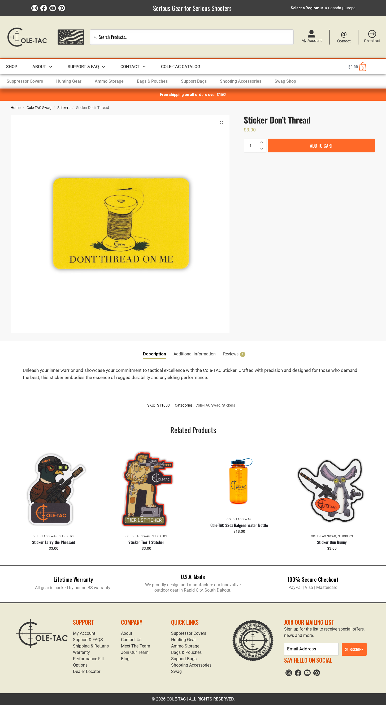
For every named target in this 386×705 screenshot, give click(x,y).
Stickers (63, 107)
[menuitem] (24, 81)
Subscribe (354, 649)
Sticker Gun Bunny (332, 542)
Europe (349, 8)
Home (15, 107)
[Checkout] (372, 34)
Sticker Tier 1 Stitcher (146, 542)
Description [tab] (154, 353)
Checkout (372, 40)
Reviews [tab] (233, 353)
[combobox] (192, 37)
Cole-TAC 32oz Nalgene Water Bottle (239, 525)
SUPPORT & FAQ (83, 66)
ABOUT (39, 66)
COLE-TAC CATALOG (180, 66)
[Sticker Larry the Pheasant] (53, 488)
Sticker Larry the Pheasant (53, 542)
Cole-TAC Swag (39, 107)
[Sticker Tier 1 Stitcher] (146, 488)
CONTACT (130, 66)
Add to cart (321, 145)
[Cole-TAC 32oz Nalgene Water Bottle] (239, 480)
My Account (311, 40)
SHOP (11, 66)
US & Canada (330, 8)
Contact (344, 41)
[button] (221, 122)
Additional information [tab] (195, 353)
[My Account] (311, 34)
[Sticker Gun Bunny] (332, 488)
